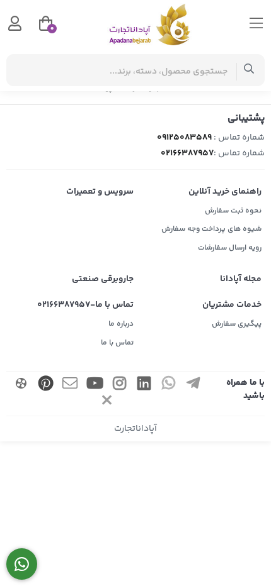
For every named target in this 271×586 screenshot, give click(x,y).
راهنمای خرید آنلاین (225, 192)
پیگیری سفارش (237, 324)
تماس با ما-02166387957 (85, 305)
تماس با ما (117, 343)
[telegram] (192, 385)
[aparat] (21, 385)
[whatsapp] (168, 385)
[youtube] (94, 385)
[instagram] (119, 385)
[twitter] (107, 402)
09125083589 (184, 138)
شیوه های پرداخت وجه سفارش (211, 229)
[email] (70, 385)
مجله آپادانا (241, 279)
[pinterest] (45, 385)
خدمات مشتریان (232, 305)
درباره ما (121, 324)
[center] (249, 70)
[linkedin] (143, 385)
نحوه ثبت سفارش (233, 211)
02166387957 (187, 153)
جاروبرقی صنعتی (103, 279)
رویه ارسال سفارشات (230, 248)
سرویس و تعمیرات (100, 192)
